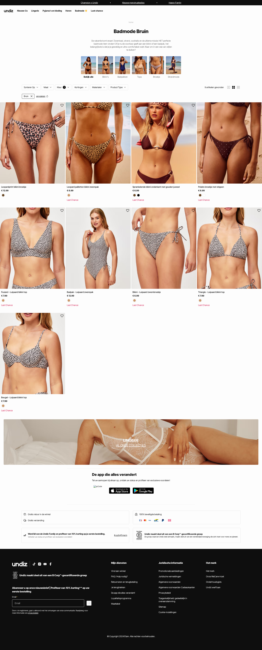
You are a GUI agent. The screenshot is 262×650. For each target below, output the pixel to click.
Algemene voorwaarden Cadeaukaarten (177, 587)
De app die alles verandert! (123, 592)
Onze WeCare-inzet (215, 576)
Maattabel (115, 603)
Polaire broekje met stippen (211, 187)
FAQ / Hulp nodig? (119, 576)
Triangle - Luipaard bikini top (211, 292)
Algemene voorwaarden (170, 582)
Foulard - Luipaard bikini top (14, 292)
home (131, 22)
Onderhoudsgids (214, 582)
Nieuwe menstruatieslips (133, 2)
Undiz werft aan (213, 587)
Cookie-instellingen (167, 612)
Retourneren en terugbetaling (124, 582)
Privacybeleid (165, 592)
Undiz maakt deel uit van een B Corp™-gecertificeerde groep (173, 534)
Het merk (210, 571)
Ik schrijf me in (120, 535)
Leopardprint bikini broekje (13, 187)
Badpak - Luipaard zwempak (80, 292)
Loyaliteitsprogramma (121, 598)
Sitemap (162, 606)
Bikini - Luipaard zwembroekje (147, 292)
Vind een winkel (118, 571)
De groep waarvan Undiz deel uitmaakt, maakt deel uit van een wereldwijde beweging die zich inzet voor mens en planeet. (191, 537)
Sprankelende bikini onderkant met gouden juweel (156, 187)
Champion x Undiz (89, 2)
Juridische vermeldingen (170, 576)
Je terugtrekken (118, 587)
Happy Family (175, 2)
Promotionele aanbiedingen (171, 571)
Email (14, 597)
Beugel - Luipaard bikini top (14, 397)
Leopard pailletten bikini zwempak (83, 187)
